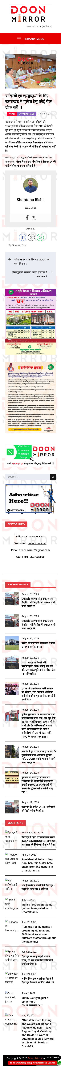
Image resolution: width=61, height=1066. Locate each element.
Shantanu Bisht (19, 245)
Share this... (30, 229)
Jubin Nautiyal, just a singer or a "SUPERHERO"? (35, 1002)
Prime (12, 114)
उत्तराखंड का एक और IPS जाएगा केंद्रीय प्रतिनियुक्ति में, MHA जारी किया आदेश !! (38, 602)
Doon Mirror (35, 1058)
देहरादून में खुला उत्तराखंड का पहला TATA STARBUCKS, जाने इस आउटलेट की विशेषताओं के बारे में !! (38, 841)
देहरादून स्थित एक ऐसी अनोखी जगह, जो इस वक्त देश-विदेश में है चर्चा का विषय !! (37, 960)
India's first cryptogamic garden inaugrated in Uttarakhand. (37, 908)
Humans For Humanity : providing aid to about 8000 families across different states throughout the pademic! (39, 934)
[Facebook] (27, 217)
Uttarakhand (26, 114)
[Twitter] (33, 217)
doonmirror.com (37, 543)
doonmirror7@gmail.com (35, 550)
